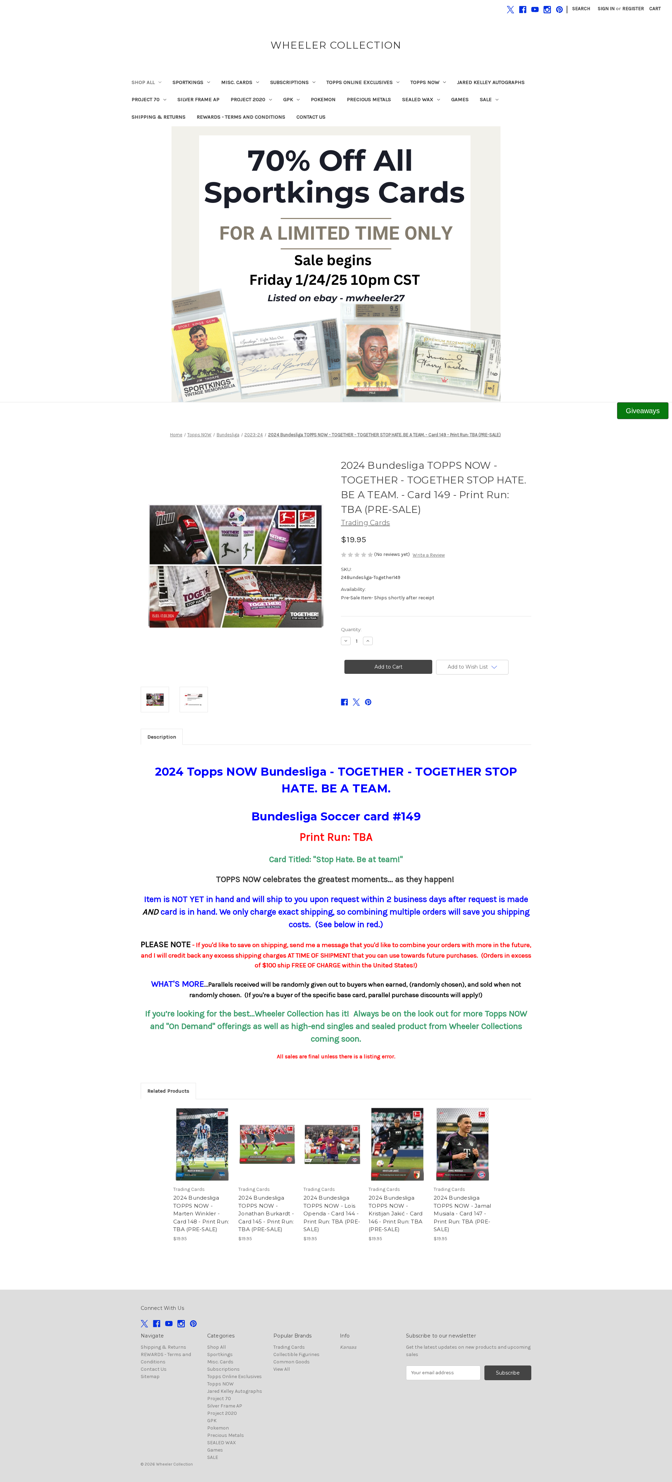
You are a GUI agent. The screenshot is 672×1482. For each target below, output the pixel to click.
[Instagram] (547, 9)
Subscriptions (289, 82)
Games (460, 99)
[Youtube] (535, 9)
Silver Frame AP (198, 99)
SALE (486, 99)
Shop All (143, 82)
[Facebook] (522, 9)
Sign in (606, 9)
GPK (288, 99)
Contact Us (311, 117)
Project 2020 (248, 99)
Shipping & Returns (159, 117)
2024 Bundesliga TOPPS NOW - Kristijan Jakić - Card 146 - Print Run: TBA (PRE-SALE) (396, 1213)
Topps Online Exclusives (360, 82)
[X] (510, 9)
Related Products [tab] (168, 1091)
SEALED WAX (417, 99)
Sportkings (188, 82)
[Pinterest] (559, 9)
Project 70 (146, 99)
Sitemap (150, 1376)
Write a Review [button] (429, 555)
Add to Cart (202, 1150)
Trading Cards (289, 1347)
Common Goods (291, 1362)
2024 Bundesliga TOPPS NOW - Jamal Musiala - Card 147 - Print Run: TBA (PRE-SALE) (462, 1213)
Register (633, 9)
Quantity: (351, 629)
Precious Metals (369, 99)
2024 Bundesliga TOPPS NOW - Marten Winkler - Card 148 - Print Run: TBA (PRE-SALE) (201, 1213)
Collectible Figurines (296, 1354)
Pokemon (323, 99)
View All (281, 1369)
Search (581, 9)
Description (161, 737)
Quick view (201, 1138)
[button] (336, 264)
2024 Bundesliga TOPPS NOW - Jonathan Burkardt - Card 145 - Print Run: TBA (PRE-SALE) (266, 1213)
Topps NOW (425, 82)
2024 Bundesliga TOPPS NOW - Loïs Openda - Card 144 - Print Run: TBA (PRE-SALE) (331, 1213)
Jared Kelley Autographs (491, 82)
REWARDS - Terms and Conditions (241, 117)
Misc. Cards (236, 82)
